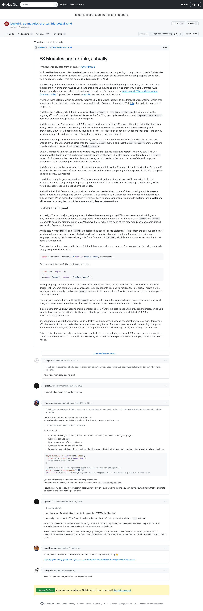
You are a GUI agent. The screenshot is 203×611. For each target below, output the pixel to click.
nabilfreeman (50, 548)
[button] (175, 34)
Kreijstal (48, 360)
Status (88, 604)
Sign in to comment (122, 590)
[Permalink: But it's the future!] (37, 208)
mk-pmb (48, 570)
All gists (64, 4)
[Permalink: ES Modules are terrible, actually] (37, 59)
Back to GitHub (77, 4)
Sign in (184, 4)
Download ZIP (191, 34)
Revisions (26, 34)
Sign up (196, 4)
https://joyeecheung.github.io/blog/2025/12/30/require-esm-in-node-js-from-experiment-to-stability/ (89, 559)
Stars (44, 34)
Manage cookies (125, 604)
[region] (101, 198)
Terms (64, 604)
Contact (113, 604)
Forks (61, 34)
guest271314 (50, 386)
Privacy (72, 604)
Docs (106, 604)
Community (97, 604)
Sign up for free (46, 590)
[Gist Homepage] (10, 4)
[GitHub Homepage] (42, 603)
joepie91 (15, 23)
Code (11, 34)
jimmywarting (51, 403)
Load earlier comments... (105, 353)
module (86, 94)
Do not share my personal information (148, 604)
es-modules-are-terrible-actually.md (47, 23)
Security (80, 604)
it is (132, 103)
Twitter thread (87, 66)
